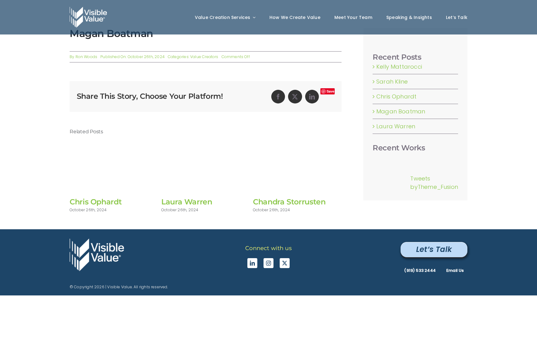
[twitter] (285, 263)
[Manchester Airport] (385, 159)
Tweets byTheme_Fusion (434, 183)
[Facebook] (278, 96)
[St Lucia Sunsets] (378, 159)
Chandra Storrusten (289, 201)
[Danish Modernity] (380, 159)
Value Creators (204, 56)
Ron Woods (87, 56)
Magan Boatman (400, 111)
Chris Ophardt (96, 201)
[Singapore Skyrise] (375, 159)
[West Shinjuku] (383, 159)
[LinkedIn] (312, 96)
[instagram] (268, 263)
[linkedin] (252, 263)
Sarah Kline (392, 81)
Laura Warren (186, 201)
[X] (295, 96)
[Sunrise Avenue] (373, 159)
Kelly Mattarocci (399, 67)
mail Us (455, 270)
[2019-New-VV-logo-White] (97, 241)
